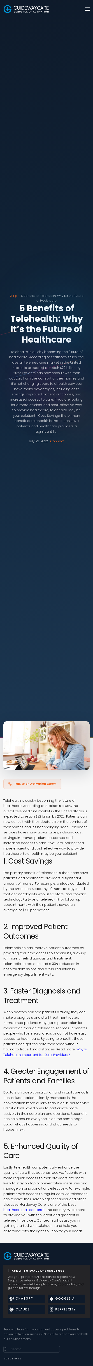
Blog (13, 296)
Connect (57, 441)
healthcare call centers (22, 1210)
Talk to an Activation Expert (35, 784)
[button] (87, 9)
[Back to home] (26, 9)
